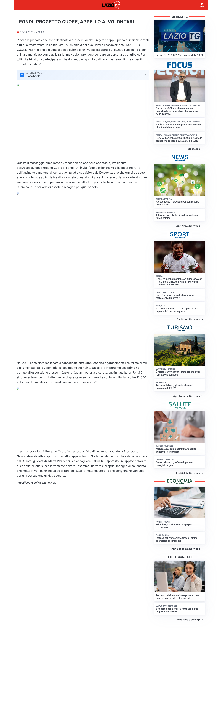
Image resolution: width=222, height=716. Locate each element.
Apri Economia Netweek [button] (185, 548)
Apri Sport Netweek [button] (188, 319)
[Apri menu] (20, 5)
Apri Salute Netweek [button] (188, 473)
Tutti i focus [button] (193, 148)
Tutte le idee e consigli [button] (186, 619)
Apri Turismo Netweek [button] (186, 396)
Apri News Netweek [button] (188, 225)
